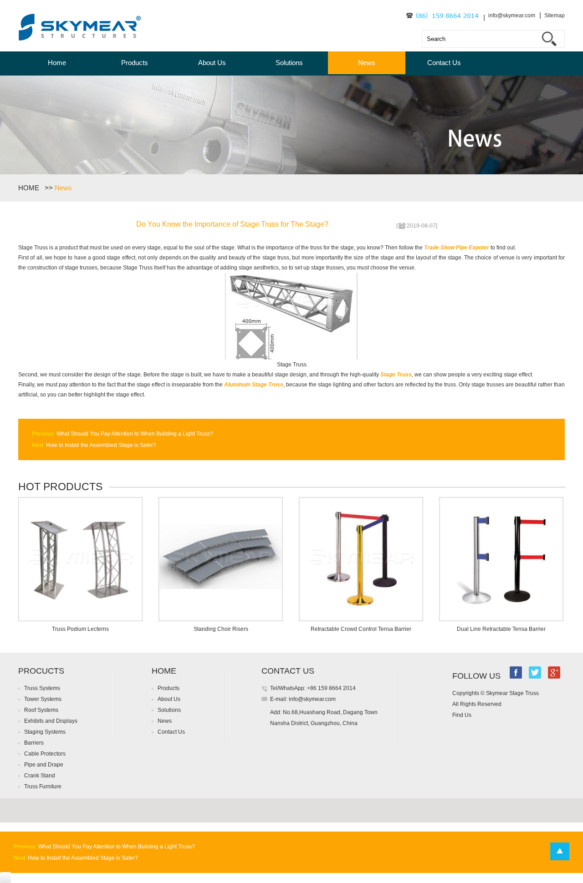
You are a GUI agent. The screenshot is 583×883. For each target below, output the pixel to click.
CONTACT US (287, 670)
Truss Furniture (42, 786)
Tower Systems (42, 699)
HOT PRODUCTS (60, 486)
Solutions (289, 62)
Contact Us (444, 62)
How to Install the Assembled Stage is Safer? (100, 445)
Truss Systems (42, 688)
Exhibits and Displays (50, 721)
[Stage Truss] (291, 358)
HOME (30, 188)
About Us (212, 62)
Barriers (34, 743)
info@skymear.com (511, 15)
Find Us (461, 715)
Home (57, 62)
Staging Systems (45, 732)
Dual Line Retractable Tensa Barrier (501, 629)
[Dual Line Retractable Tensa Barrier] (501, 619)
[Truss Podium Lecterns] (80, 619)
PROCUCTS (41, 670)
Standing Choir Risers (221, 629)
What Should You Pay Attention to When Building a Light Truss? (134, 434)
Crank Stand (39, 775)
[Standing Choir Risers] (221, 619)
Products (134, 62)
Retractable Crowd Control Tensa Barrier (361, 629)
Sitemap (554, 15)
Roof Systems (41, 710)
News (366, 62)
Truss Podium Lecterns (80, 629)
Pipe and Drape (43, 764)
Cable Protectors (45, 754)
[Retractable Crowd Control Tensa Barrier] (361, 619)
